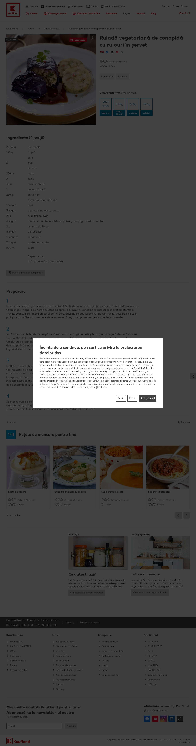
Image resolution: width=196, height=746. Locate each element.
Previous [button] (178, 515)
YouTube (155, 719)
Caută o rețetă (51, 28)
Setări (121, 398)
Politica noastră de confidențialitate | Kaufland (83, 387)
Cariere (176, 6)
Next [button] (186, 515)
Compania (166, 6)
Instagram (163, 719)
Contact (184, 6)
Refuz (132, 398)
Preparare (123, 76)
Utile (55, 635)
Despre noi (111, 739)
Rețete (31, 28)
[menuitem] (31, 13)
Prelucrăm (45, 358)
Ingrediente (107, 76)
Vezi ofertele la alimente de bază (86, 592)
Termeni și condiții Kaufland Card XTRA (159, 739)
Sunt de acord (147, 398)
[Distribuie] (102, 52)
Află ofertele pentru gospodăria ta (149, 592)
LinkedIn (171, 719)
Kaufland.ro (12, 28)
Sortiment (151, 635)
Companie (105, 635)
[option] (28, 477)
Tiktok (180, 719)
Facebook (147, 719)
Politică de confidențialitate (129, 739)
